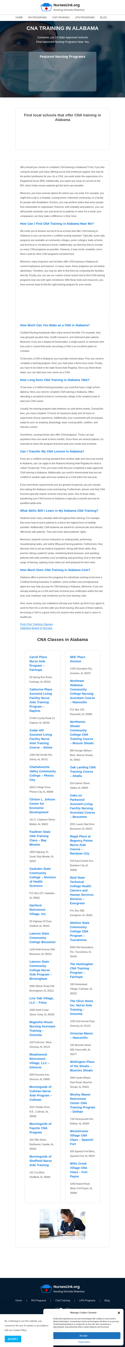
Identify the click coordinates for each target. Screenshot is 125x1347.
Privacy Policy (84, 1342)
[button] (118, 1312)
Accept (83, 1335)
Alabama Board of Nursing (36, 628)
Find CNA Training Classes (36, 624)
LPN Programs (85, 17)
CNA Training (61, 17)
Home (19, 17)
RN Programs (37, 17)
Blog (103, 17)
